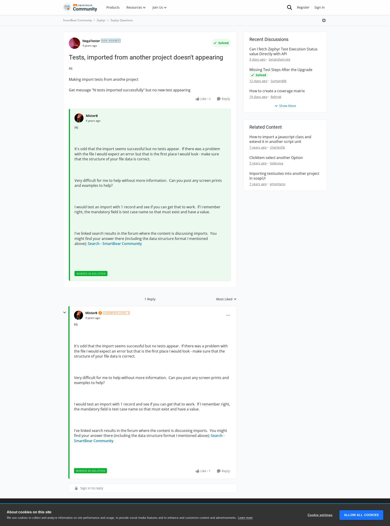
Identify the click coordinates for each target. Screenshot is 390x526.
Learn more (245, 517)
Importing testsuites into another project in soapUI (284, 176)
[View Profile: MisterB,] (79, 118)
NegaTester (91, 41)
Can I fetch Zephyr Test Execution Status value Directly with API (283, 51)
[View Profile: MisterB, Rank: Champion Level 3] (78, 315)
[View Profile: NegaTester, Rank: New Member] (74, 43)
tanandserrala (279, 59)
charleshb (277, 147)
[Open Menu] (324, 20)
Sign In (319, 7)
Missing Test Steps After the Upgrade (280, 69)
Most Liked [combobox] (226, 299)
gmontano (277, 184)
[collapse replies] (64, 312)
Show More (287, 106)
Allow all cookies (361, 515)
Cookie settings (320, 515)
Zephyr (101, 20)
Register (303, 7)
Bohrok (276, 97)
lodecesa (276, 163)
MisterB (92, 116)
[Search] (289, 7)
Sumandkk (278, 81)
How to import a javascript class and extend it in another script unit (280, 139)
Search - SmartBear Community (115, 243)
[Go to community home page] (80, 7)
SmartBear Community (77, 20)
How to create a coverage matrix (277, 91)
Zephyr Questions (122, 20)
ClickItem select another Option (276, 157)
